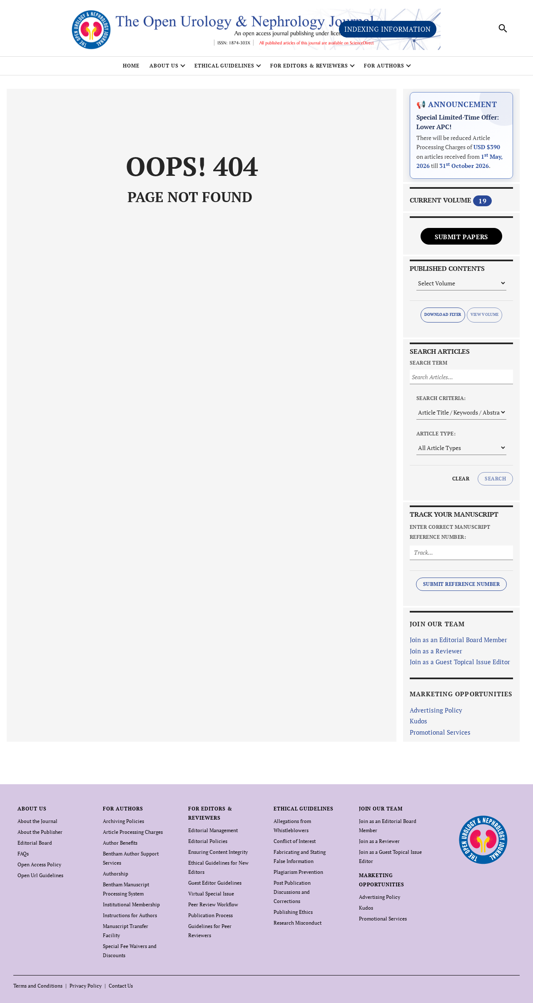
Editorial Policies (207, 841)
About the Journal (37, 821)
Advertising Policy (436, 710)
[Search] (503, 28)
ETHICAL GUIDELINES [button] (224, 66)
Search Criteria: (441, 398)
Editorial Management (213, 830)
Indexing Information (387, 29)
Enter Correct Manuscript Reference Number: (450, 532)
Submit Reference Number (461, 584)
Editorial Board (34, 843)
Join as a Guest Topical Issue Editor (460, 662)
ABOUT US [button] (164, 66)
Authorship (115, 873)
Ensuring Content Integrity (218, 852)
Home (131, 66)
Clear (460, 478)
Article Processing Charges (133, 832)
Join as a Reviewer (436, 651)
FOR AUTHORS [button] (384, 66)
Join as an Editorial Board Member (458, 639)
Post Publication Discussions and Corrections (292, 892)
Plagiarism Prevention (298, 872)
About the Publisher (39, 832)
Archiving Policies (123, 821)
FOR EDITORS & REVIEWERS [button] (309, 66)
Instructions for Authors (130, 915)
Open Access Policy (39, 864)
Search (495, 478)
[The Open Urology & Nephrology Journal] (483, 840)
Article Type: (436, 433)
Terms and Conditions (37, 986)
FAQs (23, 853)
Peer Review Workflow (213, 904)
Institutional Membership (131, 904)
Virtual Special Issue (211, 893)
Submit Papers (461, 237)
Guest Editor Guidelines (215, 883)
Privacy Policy (86, 986)
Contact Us (121, 986)
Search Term (428, 363)
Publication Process (210, 915)
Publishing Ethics (293, 912)
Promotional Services (440, 732)
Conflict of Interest (295, 841)
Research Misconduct (297, 923)
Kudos (418, 721)
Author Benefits (120, 843)
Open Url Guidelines (40, 875)
